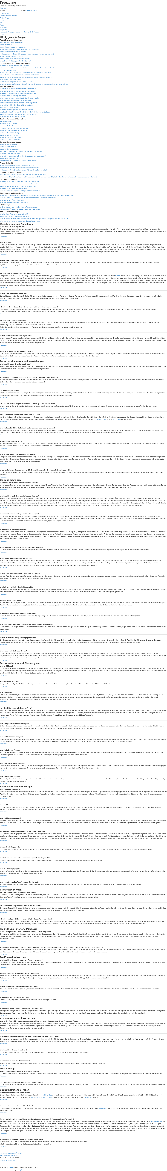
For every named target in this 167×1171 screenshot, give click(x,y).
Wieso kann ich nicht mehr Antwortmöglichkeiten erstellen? (20, 98)
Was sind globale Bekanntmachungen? (13, 130)
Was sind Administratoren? (9, 144)
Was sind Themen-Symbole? (10, 140)
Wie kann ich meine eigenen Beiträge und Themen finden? (20, 191)
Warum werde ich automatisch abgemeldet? (15, 58)
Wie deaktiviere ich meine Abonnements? (14, 202)
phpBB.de (116, 419)
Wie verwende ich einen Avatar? (11, 79)
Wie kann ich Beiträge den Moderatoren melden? (17, 109)
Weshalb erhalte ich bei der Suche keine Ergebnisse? (18, 184)
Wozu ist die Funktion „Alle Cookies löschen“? (16, 61)
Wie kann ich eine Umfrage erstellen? (13, 96)
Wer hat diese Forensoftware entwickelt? (14, 214)
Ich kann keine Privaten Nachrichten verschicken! (17, 165)
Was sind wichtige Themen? (9, 135)
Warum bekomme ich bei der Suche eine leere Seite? (18, 186)
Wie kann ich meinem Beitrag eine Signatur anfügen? (18, 93)
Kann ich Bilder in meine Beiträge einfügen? (15, 128)
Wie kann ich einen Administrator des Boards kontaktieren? (20, 221)
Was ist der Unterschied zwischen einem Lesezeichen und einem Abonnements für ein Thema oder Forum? (37, 195)
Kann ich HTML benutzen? (9, 123)
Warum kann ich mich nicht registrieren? (13, 47)
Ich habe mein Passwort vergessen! (12, 56)
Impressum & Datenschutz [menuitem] (9, 1155)
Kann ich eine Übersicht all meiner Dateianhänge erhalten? (20, 209)
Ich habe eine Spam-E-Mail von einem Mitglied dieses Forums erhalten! (24, 170)
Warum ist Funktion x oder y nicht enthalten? (15, 216)
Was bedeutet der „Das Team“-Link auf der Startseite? (18, 160)
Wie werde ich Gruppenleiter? (10, 154)
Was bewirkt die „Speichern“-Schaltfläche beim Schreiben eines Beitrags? (25, 112)
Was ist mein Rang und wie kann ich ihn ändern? (16, 82)
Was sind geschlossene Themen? (11, 137)
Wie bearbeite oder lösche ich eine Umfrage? (15, 100)
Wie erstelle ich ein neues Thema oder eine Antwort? (18, 89)
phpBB (11, 1167)
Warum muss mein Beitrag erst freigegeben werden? (18, 114)
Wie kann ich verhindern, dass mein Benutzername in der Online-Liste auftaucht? (27, 68)
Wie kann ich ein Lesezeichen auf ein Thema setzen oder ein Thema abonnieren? (28, 198)
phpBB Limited (102, 419)
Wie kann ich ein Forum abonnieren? (12, 200)
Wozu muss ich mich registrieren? (11, 42)
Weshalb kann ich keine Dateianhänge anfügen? (16, 105)
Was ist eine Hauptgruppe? (9, 158)
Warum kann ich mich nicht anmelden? (13, 51)
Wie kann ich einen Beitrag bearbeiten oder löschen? (18, 91)
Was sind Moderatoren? (8, 147)
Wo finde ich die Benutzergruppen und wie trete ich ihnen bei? (21, 151)
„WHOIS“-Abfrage (156, 1121)
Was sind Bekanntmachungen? (10, 133)
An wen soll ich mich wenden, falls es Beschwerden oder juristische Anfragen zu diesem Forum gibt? (34, 218)
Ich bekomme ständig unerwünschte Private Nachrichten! (19, 167)
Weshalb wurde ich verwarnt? (10, 107)
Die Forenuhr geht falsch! (8, 70)
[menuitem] (8, 15)
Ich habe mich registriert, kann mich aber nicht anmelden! (19, 49)
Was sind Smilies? (6, 126)
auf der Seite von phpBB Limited (42, 1097)
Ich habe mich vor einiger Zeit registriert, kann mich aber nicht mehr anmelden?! (27, 54)
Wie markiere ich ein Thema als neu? (13, 116)
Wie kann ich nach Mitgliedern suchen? (13, 188)
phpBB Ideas (102, 1108)
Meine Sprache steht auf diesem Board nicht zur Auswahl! (20, 75)
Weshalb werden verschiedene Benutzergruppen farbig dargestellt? (23, 156)
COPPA (118, 276)
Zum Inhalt (3, 8)
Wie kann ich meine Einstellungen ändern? (14, 65)
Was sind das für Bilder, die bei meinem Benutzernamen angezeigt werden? (26, 77)
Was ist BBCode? (6, 121)
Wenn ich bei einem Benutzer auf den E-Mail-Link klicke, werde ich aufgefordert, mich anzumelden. (34, 84)
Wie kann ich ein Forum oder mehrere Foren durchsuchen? (20, 181)
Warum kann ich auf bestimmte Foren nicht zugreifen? (18, 102)
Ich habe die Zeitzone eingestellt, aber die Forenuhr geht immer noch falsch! (26, 72)
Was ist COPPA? (6, 44)
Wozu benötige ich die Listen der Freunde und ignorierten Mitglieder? (23, 174)
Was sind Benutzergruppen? (9, 149)
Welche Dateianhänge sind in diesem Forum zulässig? (18, 207)
